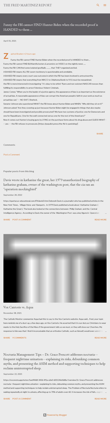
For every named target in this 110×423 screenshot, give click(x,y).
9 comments (19, 337)
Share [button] (100, 133)
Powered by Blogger (57, 415)
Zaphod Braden (17, 54)
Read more (101, 219)
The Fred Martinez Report (27, 5)
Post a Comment (11, 154)
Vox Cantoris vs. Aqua (18, 307)
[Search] (98, 5)
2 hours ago (30, 54)
